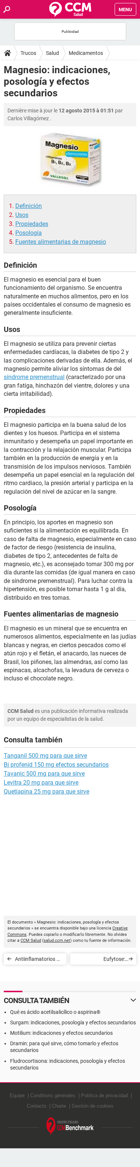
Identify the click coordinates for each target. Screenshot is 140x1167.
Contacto (36, 1106)
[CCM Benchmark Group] (70, 1126)
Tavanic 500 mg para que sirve (44, 773)
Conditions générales (52, 1095)
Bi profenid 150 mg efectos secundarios (56, 764)
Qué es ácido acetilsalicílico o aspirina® (55, 1012)
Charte (59, 1106)
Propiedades (31, 223)
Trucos (28, 53)
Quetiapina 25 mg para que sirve (46, 791)
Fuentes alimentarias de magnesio (60, 241)
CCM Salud (31, 940)
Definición (28, 205)
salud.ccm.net (57, 940)
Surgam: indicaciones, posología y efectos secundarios (73, 1022)
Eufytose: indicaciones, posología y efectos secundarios (102, 960)
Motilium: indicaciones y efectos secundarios (61, 1033)
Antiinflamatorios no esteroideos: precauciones (38, 960)
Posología (28, 232)
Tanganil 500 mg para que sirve (45, 755)
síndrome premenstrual (34, 377)
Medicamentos (86, 53)
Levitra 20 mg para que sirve (41, 782)
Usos (21, 214)
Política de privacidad (104, 1095)
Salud (52, 53)
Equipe (17, 1095)
